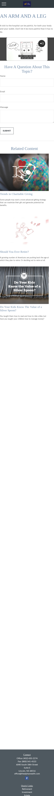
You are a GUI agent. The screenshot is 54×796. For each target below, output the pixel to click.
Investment (27, 792)
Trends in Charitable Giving (16, 194)
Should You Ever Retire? (14, 251)
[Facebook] (27, 778)
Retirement (27, 789)
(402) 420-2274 (30, 758)
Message (4, 107)
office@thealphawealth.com (27, 774)
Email (2, 92)
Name (2, 76)
